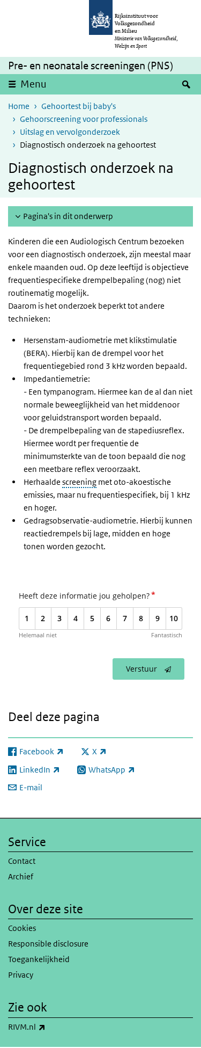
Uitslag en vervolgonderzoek (70, 132)
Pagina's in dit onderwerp (68, 216)
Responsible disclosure (48, 943)
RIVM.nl (50, 1026)
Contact (21, 861)
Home (18, 106)
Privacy (20, 975)
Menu (33, 84)
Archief (20, 876)
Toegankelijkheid (39, 959)
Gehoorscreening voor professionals (83, 119)
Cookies (22, 928)
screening (79, 482)
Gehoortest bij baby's (78, 106)
